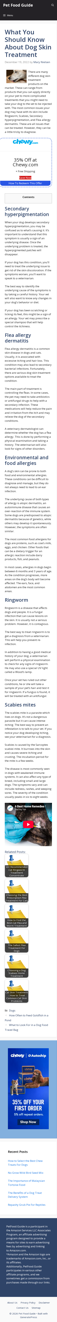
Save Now (25, 177)
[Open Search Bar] (52, 5)
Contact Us (22, 1307)
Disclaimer (44, 1302)
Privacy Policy (28, 1302)
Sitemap (36, 1307)
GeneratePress (28, 1317)
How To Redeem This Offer (25, 183)
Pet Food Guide (18, 5)
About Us (12, 1302)
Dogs (12, 1010)
